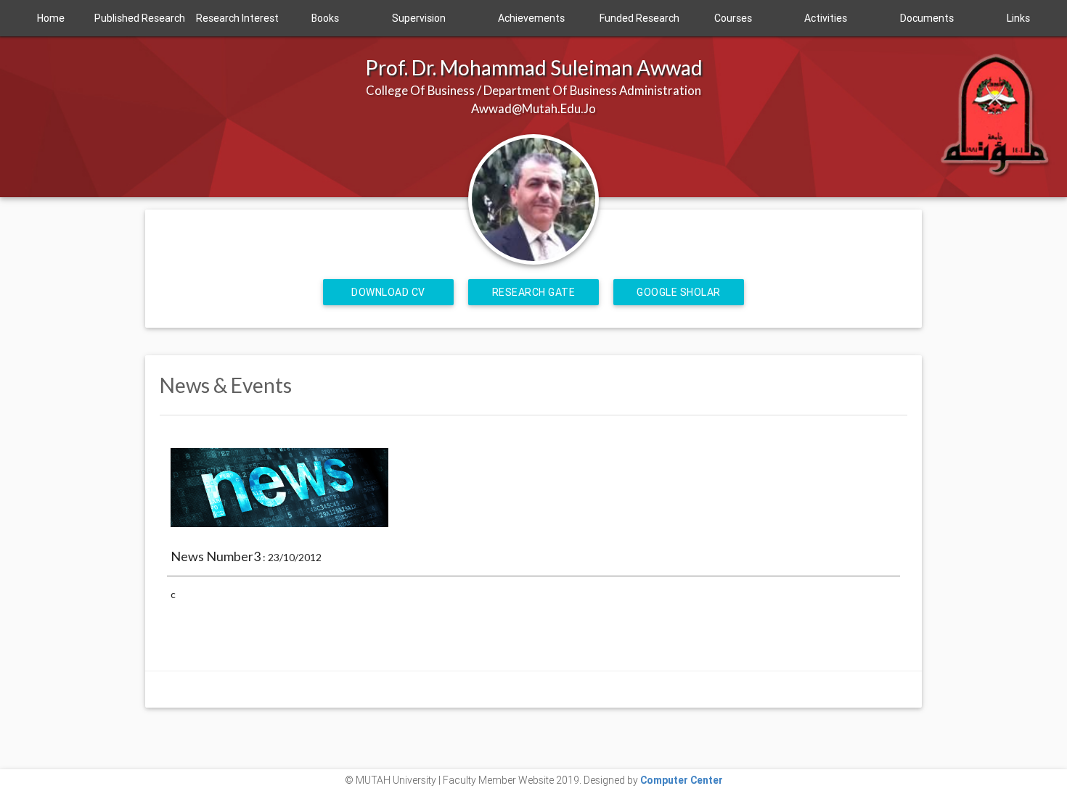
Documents (927, 18)
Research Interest (237, 18)
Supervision (419, 18)
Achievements (531, 18)
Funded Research (639, 18)
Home (51, 18)
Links (1018, 18)
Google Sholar (679, 292)
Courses (733, 18)
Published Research (139, 18)
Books (325, 18)
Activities (825, 18)
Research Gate (534, 292)
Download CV (388, 292)
